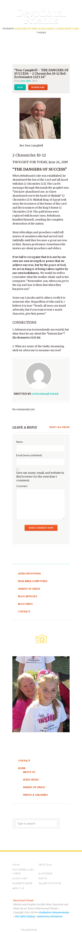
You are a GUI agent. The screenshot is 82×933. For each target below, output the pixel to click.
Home (15, 864)
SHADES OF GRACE (22, 883)
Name (19, 441)
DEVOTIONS (45, 864)
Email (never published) (29, 455)
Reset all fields (59, 427)
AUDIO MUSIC (19, 878)
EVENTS (43, 878)
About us (18, 887)
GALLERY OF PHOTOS (50, 883)
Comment (21, 486)
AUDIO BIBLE (45, 873)
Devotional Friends (41, 16)
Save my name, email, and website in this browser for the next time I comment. (40, 476)
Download (37, 87)
